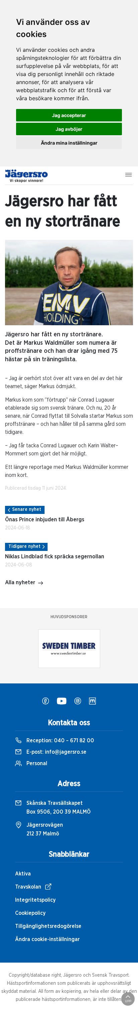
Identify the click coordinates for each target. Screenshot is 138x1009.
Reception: (59, 740)
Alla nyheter (20, 582)
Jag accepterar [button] (69, 115)
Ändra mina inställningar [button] (69, 143)
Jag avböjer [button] (69, 129)
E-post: (55, 752)
